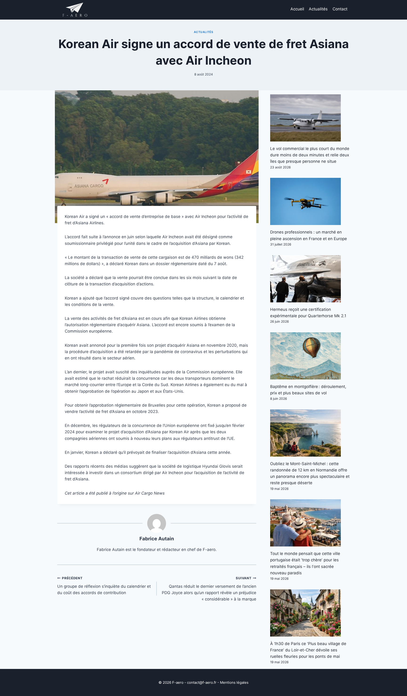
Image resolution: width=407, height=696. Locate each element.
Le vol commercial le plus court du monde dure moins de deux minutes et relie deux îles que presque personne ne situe (309, 155)
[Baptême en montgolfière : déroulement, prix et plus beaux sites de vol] (310, 355)
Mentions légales (234, 682)
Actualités (318, 9)
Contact (340, 9)
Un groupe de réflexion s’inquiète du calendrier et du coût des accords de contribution (104, 585)
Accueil (297, 9)
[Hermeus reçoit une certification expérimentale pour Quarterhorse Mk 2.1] (310, 278)
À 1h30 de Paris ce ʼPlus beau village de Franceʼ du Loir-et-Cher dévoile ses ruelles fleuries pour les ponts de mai (308, 650)
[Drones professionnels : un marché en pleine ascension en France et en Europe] (310, 201)
